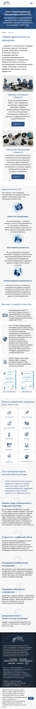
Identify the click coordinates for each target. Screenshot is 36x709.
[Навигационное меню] (31, 3)
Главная (4, 32)
